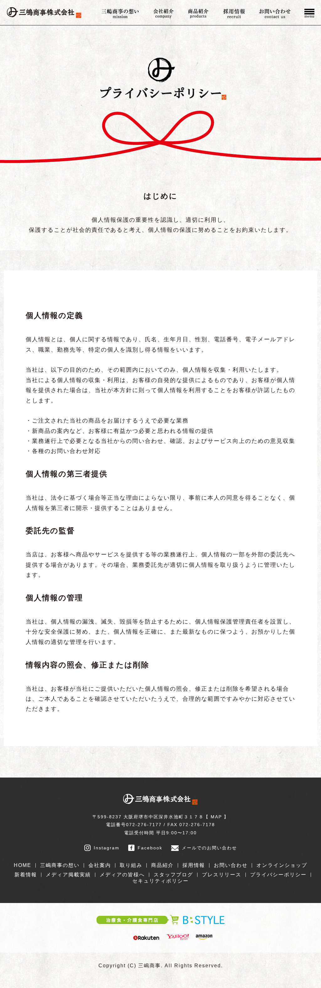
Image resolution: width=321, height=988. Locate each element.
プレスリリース (221, 874)
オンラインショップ (281, 865)
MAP (216, 816)
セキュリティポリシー (160, 881)
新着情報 (25, 874)
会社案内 (99, 865)
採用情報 (193, 865)
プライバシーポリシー (278, 874)
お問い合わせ (231, 865)
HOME (22, 865)
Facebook (150, 847)
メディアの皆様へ (122, 874)
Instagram (106, 847)
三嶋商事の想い (60, 865)
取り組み (131, 865)
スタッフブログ (173, 874)
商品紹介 (162, 865)
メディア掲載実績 (68, 874)
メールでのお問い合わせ (209, 847)
